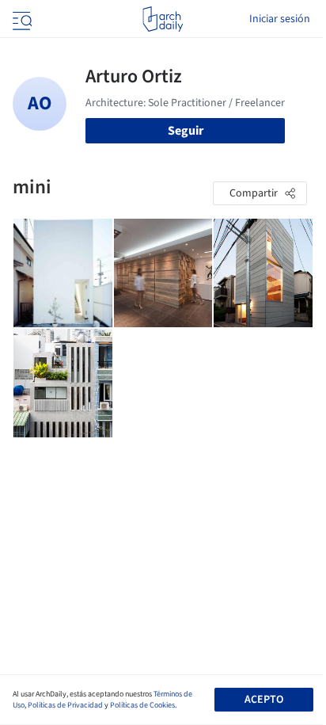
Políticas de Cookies (142, 705)
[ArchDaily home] (162, 19)
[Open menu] (20, 19)
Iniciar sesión (279, 19)
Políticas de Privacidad (65, 705)
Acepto (263, 700)
